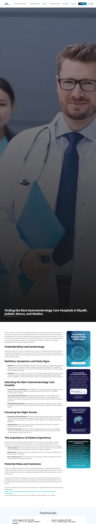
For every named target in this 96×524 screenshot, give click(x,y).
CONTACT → (82, 3)
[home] (6, 3)
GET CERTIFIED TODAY (78, 465)
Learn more (78, 397)
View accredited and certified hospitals (78, 430)
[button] (20, 4)
